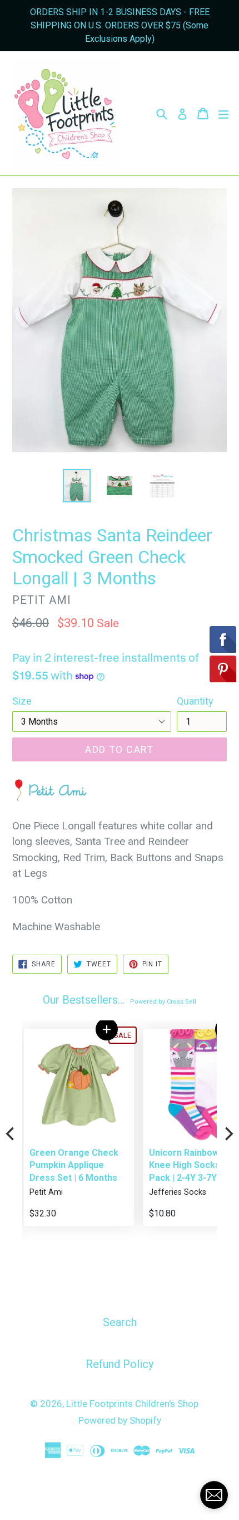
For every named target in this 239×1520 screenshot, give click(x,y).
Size (22, 701)
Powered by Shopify (119, 1420)
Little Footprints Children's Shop (132, 1403)
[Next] (228, 1134)
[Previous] (11, 1134)
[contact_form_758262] (214, 1495)
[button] (105, 1029)
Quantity (195, 701)
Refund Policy (119, 1364)
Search (120, 1322)
